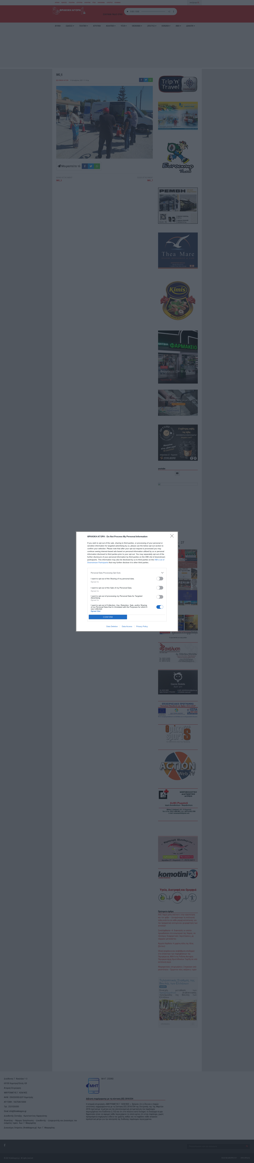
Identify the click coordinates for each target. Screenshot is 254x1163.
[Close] (172, 536)
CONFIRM (108, 617)
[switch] (159, 578)
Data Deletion (112, 626)
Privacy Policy (142, 626)
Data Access (127, 626)
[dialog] (127, 581)
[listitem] (127, 572)
